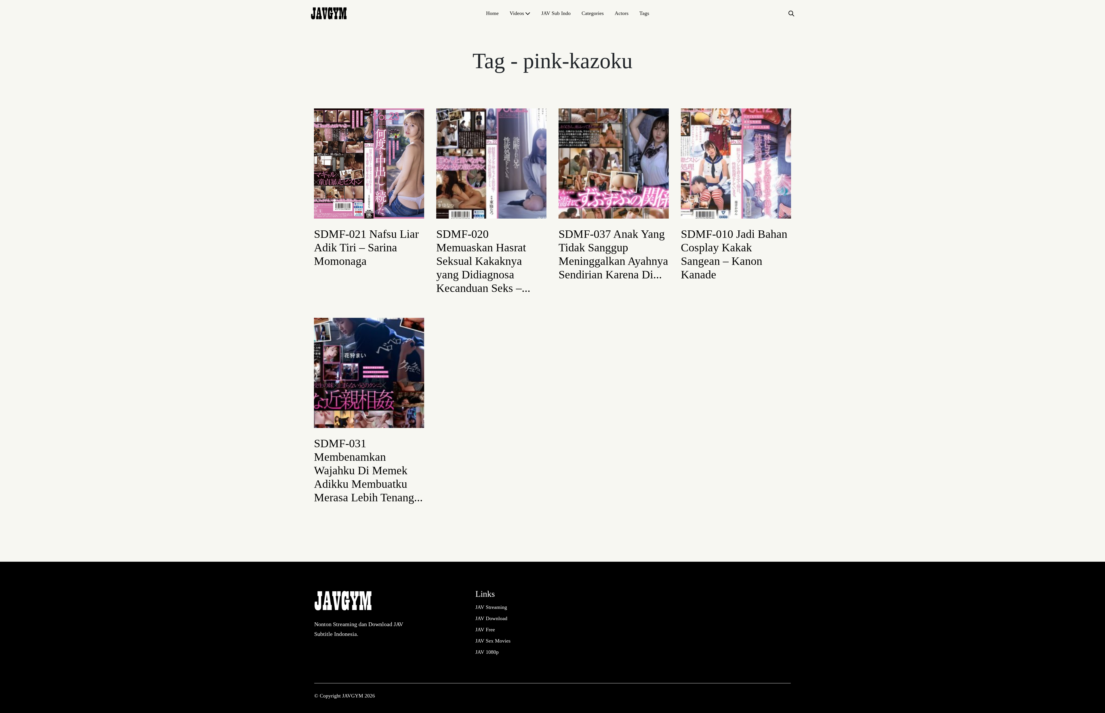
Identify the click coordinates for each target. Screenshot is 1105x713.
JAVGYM (353, 696)
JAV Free (485, 629)
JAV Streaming (491, 607)
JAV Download (491, 618)
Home (492, 13)
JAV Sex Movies (492, 641)
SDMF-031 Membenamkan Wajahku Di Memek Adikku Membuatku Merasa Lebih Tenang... (368, 470)
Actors (621, 13)
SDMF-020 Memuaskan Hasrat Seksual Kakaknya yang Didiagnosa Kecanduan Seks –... (483, 261)
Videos (517, 13)
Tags (644, 13)
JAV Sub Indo (556, 13)
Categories (593, 13)
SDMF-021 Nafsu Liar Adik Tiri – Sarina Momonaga (366, 247)
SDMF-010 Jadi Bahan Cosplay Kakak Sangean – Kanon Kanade (734, 254)
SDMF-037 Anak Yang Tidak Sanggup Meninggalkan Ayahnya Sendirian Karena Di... (613, 254)
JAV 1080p (487, 652)
